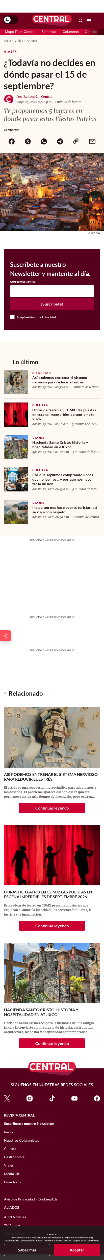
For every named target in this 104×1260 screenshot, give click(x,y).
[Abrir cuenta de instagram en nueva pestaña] (30, 1098)
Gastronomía (14, 1157)
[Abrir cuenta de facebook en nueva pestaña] (97, 1098)
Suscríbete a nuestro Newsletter (29, 1123)
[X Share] (28, 141)
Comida (91, 32)
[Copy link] (76, 141)
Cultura (40, 405)
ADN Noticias (15, 1217)
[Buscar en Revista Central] (81, 21)
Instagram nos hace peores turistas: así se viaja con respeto (64, 509)
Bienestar (49, 32)
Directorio (12, 1182)
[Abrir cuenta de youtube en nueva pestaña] (74, 1098)
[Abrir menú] (89, 21)
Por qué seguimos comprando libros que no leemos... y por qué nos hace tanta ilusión (62, 479)
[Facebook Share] (12, 141)
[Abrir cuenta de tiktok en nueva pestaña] (52, 1098)
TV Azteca (12, 1225)
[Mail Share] (92, 141)
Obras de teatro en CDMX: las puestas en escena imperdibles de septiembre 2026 (64, 414)
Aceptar (77, 1249)
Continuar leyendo (52, 807)
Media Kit (11, 1174)
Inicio (7, 40)
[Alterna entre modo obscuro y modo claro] (10, 20)
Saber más (27, 1249)
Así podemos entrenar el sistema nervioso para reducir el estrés (59, 379)
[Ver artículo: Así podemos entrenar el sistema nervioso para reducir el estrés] (16, 382)
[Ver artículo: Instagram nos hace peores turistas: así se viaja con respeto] (16, 512)
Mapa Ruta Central (20, 32)
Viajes (19, 40)
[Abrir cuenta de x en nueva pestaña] (7, 1098)
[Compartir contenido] (5, 635)
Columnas (71, 32)
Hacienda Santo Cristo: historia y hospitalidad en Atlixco (60, 444)
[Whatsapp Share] (44, 141)
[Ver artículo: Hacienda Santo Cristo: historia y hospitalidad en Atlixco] (16, 447)
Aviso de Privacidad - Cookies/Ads (30, 1199)
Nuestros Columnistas (21, 1140)
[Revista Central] (52, 20)
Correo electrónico (23, 281)
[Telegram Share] (60, 141)
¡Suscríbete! (52, 303)
